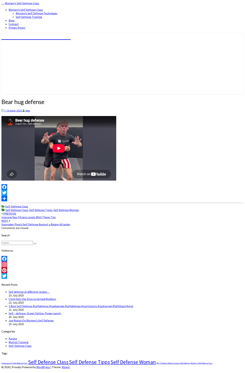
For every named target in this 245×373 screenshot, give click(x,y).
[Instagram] (122, 264)
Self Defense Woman (66, 210)
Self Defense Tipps (40, 210)
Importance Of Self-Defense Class (14, 363)
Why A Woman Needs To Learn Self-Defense (173, 363)
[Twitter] (122, 193)
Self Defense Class (17, 210)
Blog (12, 20)
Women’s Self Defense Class (26, 9)
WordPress (43, 367)
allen (27, 110)
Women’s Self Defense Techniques (36, 13)
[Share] (122, 198)
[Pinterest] (122, 270)
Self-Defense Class (16, 206)
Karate (13, 338)
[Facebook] (122, 187)
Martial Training (19, 342)
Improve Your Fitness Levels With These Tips (28, 215)
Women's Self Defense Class (22, 3)
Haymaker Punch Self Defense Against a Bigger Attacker (35, 222)
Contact (14, 24)
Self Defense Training (29, 17)
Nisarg (66, 367)
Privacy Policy (17, 27)
